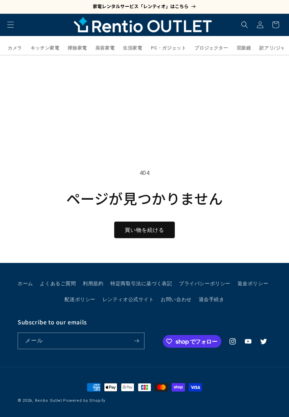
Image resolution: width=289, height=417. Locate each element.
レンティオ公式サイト (128, 299)
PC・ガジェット (168, 48)
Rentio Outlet (48, 400)
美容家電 (105, 48)
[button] (10, 25)
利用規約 (93, 283)
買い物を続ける (144, 230)
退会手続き (212, 299)
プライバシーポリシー (204, 283)
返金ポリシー (253, 283)
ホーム (25, 283)
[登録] (136, 341)
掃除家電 (77, 48)
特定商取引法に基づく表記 (141, 283)
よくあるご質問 (58, 283)
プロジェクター (211, 48)
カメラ (15, 48)
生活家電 (132, 48)
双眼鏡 (244, 48)
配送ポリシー (80, 299)
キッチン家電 (45, 48)
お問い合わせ (176, 299)
